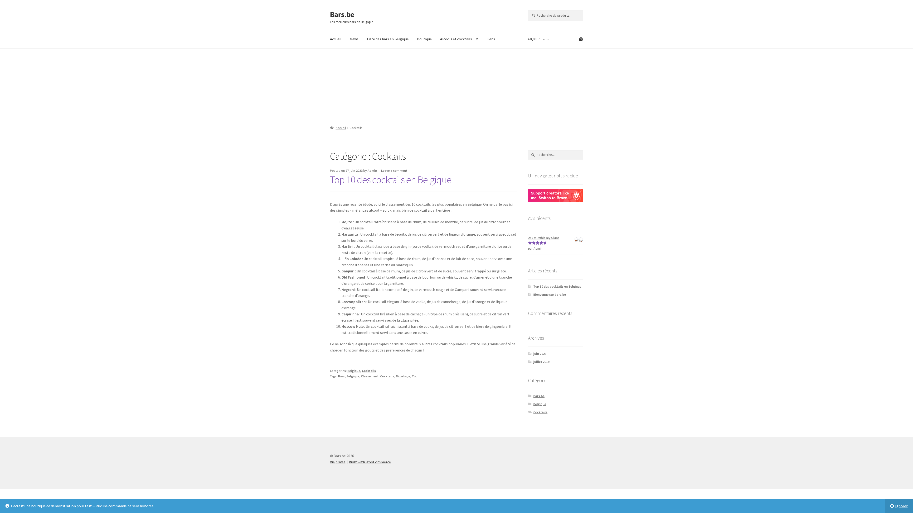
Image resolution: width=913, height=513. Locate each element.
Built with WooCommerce (370, 462)
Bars (341, 376)
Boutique (424, 39)
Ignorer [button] (901, 506)
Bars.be (342, 14)
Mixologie (403, 376)
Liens (490, 39)
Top (415, 376)
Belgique (353, 371)
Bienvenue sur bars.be (549, 294)
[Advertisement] (456, 84)
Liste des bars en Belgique (388, 39)
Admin (372, 170)
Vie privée (337, 462)
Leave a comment (394, 170)
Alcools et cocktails (456, 39)
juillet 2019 (541, 362)
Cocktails (369, 371)
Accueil (335, 39)
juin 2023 (539, 354)
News (354, 39)
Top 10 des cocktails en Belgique (391, 179)
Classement (370, 376)
